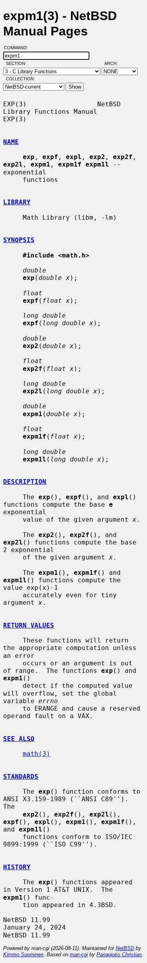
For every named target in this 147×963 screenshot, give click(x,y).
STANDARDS (20, 776)
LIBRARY (17, 202)
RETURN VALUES (28, 625)
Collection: (20, 78)
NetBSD (125, 948)
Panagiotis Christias (119, 954)
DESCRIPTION (24, 481)
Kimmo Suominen (23, 954)
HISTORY (17, 867)
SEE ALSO (18, 739)
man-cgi (79, 954)
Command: (18, 47)
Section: (18, 63)
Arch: (114, 63)
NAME (11, 142)
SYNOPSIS (18, 240)
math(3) (36, 753)
